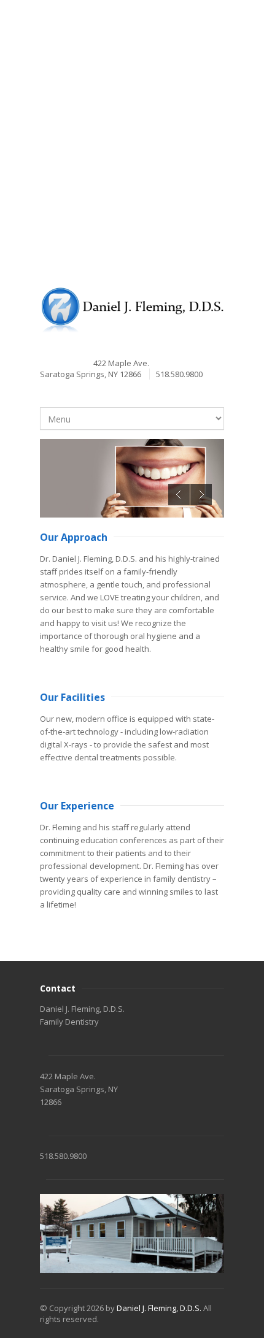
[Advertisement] (132, 132)
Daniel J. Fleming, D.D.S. (159, 1307)
